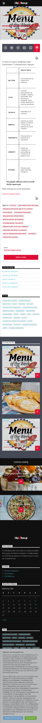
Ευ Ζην (30, 304)
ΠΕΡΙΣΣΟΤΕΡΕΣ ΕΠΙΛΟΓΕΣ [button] (13, 718)
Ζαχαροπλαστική (30, 307)
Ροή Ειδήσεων (9, 576)
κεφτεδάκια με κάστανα (28, 205)
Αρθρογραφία (24, 300)
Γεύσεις (21, 13)
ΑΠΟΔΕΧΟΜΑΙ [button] (30, 718)
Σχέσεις (17, 318)
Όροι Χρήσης (9, 573)
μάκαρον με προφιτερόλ (13, 216)
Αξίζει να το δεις (10, 300)
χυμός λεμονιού (16, 328)
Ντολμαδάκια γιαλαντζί (13, 223)
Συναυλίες (7, 318)
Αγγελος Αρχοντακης (11, 194)
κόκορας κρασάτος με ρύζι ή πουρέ (18, 209)
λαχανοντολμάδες (22, 212)
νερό (5, 328)
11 (8, 604)
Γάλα (14, 304)
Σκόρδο (36, 314)
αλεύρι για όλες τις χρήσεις (14, 321)
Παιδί (16, 314)
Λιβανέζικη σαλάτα (21, 504)
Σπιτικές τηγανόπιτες (9, 279)
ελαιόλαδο (7, 324)
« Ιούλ (4, 620)
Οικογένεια (7, 314)
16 (36, 604)
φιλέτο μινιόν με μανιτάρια (14, 233)
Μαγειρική (30, 311)
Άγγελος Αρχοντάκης (24, 31)
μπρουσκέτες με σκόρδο (13, 219)
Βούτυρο (6, 304)
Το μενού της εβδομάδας (10, 271)
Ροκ (29, 314)
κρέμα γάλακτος (30, 324)
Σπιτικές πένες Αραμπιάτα (10, 287)
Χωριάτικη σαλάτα (10, 237)
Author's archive (21, 257)
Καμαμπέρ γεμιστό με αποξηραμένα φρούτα (21, 475)
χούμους (32, 233)
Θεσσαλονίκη (8, 311)
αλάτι (24, 318)
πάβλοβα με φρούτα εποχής (15, 230)
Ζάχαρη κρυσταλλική (12, 307)
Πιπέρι (22, 314)
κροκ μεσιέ (7, 212)
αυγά (30, 321)
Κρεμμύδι (20, 311)
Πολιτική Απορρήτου (12, 571)
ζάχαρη (17, 324)
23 (36, 608)
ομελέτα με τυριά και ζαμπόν (15, 226)
